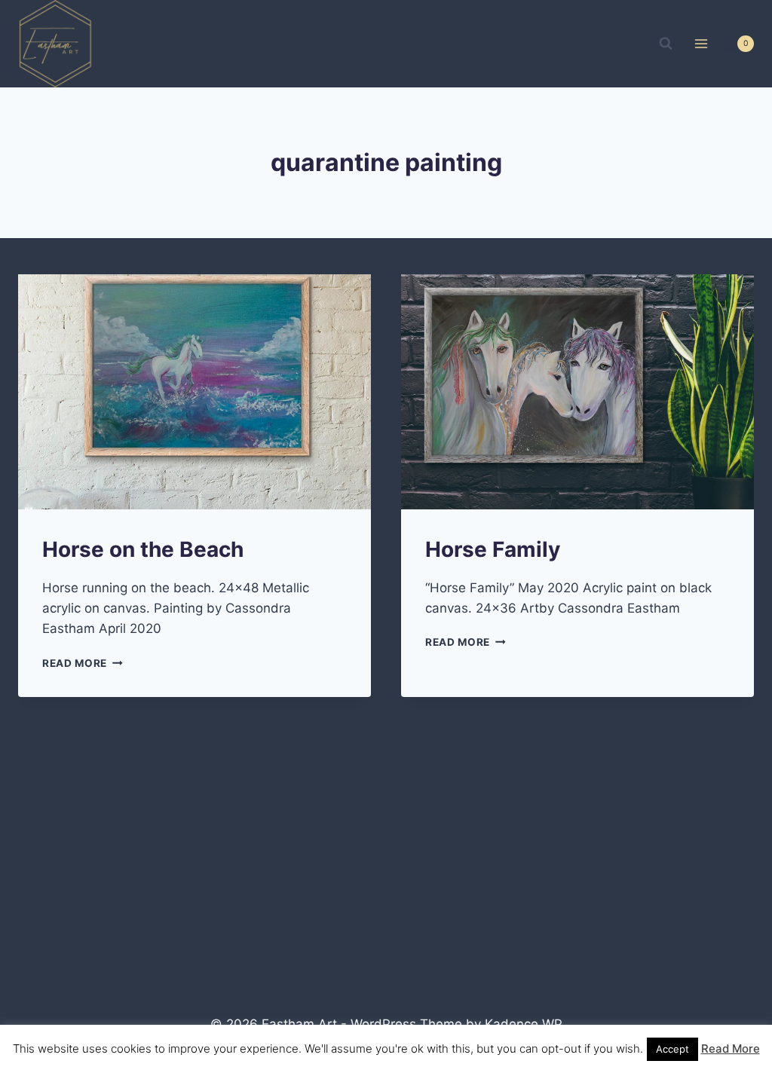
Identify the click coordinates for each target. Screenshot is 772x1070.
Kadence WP (523, 1024)
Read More (82, 663)
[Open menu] (701, 43)
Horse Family (492, 549)
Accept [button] (672, 1049)
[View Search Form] (665, 43)
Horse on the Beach (143, 549)
